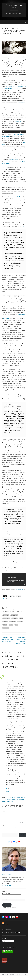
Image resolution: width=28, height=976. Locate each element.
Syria (11, 624)
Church (14, 609)
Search (22, 835)
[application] (14, 131)
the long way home (14, 6)
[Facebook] (14, 842)
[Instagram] (11, 842)
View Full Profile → (7, 885)
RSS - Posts (7, 924)
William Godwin (20, 589)
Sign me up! (7, 905)
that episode (6, 318)
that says (22, 397)
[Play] (4, 132)
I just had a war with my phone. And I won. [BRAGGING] (7, 639)
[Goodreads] (16, 842)
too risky (15, 86)
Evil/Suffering (20, 609)
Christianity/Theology (7, 609)
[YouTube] (19, 842)
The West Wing (21, 314)
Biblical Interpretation (10, 608)
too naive (20, 86)
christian (5, 615)
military (15, 618)
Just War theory (13, 160)
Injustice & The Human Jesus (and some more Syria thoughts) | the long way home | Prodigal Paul (14, 799)
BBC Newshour (19, 110)
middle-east (6, 618)
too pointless (9, 86)
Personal (7, 611)
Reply (7, 791)
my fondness (18, 197)
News (3, 611)
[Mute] (20, 132)
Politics (11, 611)
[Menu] (4, 22)
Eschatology (14, 615)
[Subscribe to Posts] (3, 924)
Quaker (5, 624)
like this (23, 226)
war (17, 624)
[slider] (23, 131)
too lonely (17, 88)
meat (7, 676)
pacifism (5, 621)
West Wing (6, 628)
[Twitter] (9, 842)
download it (18, 121)
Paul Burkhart (8, 875)
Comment (21, 822)
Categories (5, 891)
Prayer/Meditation (17, 611)
